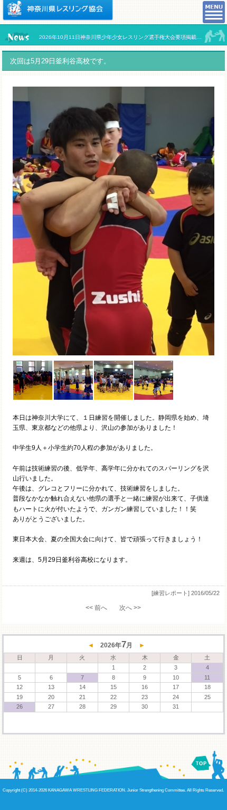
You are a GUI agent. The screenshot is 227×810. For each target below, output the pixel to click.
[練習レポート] (171, 593)
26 (19, 706)
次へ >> (130, 607)
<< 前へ (96, 607)
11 (207, 677)
